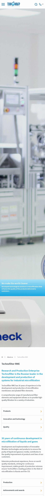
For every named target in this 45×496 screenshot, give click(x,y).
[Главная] (2, 357)
